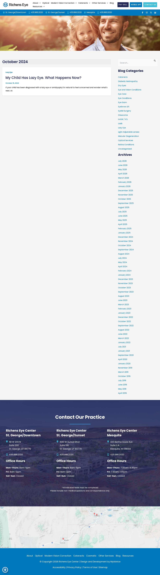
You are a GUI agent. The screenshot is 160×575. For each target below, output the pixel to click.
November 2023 (125, 283)
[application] (39, 3)
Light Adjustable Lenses (128, 132)
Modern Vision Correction (58, 555)
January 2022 (124, 342)
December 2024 (125, 237)
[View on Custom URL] (80, 527)
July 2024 (122, 258)
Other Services (106, 555)
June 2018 (122, 384)
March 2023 (123, 304)
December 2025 (125, 190)
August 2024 (123, 254)
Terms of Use (90, 567)
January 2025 (124, 232)
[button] (36, 3)
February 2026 (124, 182)
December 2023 (125, 279)
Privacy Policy (74, 567)
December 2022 (125, 317)
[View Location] (4, 12)
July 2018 (122, 380)
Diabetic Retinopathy (128, 81)
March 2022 (123, 338)
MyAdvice (115, 561)
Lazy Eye (9, 72)
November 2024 (125, 241)
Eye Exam (122, 102)
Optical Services (125, 140)
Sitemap (103, 567)
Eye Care (122, 94)
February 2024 (125, 270)
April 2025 (122, 224)
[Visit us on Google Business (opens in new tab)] (155, 12)
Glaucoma (123, 115)
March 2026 (123, 178)
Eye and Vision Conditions (129, 89)
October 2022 (124, 321)
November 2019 (125, 367)
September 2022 (126, 325)
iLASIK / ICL (123, 119)
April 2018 (122, 393)
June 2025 (122, 216)
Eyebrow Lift (123, 106)
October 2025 (124, 199)
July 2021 (122, 346)
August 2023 (123, 296)
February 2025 (124, 228)
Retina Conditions (126, 144)
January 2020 (124, 363)
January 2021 (124, 351)
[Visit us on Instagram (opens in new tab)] (147, 12)
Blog (118, 555)
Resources (128, 555)
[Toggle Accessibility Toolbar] (5, 570)
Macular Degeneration (128, 136)
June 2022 (122, 334)
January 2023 (124, 313)
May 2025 (122, 220)
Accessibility (59, 567)
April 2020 (122, 359)
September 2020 (126, 355)
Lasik (120, 123)
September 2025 (126, 203)
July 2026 (122, 161)
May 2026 (122, 169)
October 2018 (124, 376)
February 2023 (124, 308)
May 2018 (122, 389)
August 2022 (123, 329)
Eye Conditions (125, 98)
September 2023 (126, 291)
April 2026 (122, 173)
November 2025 (125, 194)
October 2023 (124, 287)
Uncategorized (125, 148)
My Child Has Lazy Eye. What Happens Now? (43, 77)
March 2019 (123, 372)
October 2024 (124, 245)
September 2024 (126, 249)
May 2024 (122, 262)
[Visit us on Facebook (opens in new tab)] (142, 12)
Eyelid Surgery (124, 110)
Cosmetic (91, 555)
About (30, 555)
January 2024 (124, 275)
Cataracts (123, 77)
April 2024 (122, 266)
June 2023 (122, 300)
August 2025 (123, 207)
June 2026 (122, 165)
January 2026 (124, 186)
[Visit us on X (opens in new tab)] (151, 12)
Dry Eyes (122, 85)
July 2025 (122, 211)
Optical (39, 555)
